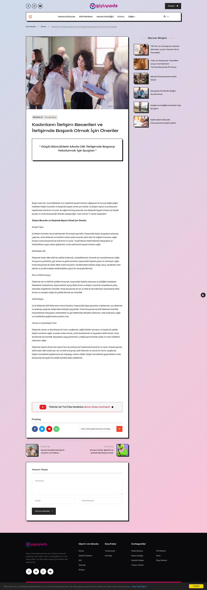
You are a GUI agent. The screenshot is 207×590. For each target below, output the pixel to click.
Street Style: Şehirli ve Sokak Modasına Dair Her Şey (101, 453)
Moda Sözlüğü (105, 16)
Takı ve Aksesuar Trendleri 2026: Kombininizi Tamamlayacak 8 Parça (164, 63)
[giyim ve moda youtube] (50, 572)
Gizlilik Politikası (85, 555)
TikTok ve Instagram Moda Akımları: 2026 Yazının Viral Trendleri (164, 49)
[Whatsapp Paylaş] (56, 429)
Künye (81, 551)
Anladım (196, 586)
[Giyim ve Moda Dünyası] (103, 6)
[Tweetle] (42, 429)
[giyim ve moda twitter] (36, 572)
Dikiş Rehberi (161, 560)
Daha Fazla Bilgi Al (139, 586)
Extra (121, 16)
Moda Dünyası (66, 16)
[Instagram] (34, 6)
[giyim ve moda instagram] (43, 572)
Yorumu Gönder (42, 511)
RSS (80, 560)
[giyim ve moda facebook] (29, 572)
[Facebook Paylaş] (35, 429)
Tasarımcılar (110, 551)
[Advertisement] (77, 182)
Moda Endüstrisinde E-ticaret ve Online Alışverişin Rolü (53, 453)
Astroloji (108, 555)
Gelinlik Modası (137, 560)
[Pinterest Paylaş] (49, 429)
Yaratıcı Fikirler (137, 565)
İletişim (171, 6)
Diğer (131, 16)
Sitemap (82, 565)
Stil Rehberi (86, 16)
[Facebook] (28, 6)
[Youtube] (40, 6)
